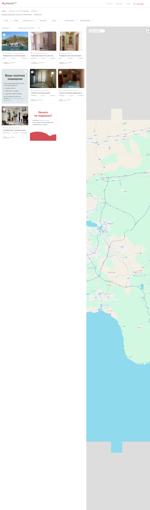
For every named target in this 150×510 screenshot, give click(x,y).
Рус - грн (109, 4)
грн (9, 63)
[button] (147, 28)
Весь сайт (119, 4)
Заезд (6, 20)
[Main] (9, 3)
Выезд (16, 20)
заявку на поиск (44, 120)
